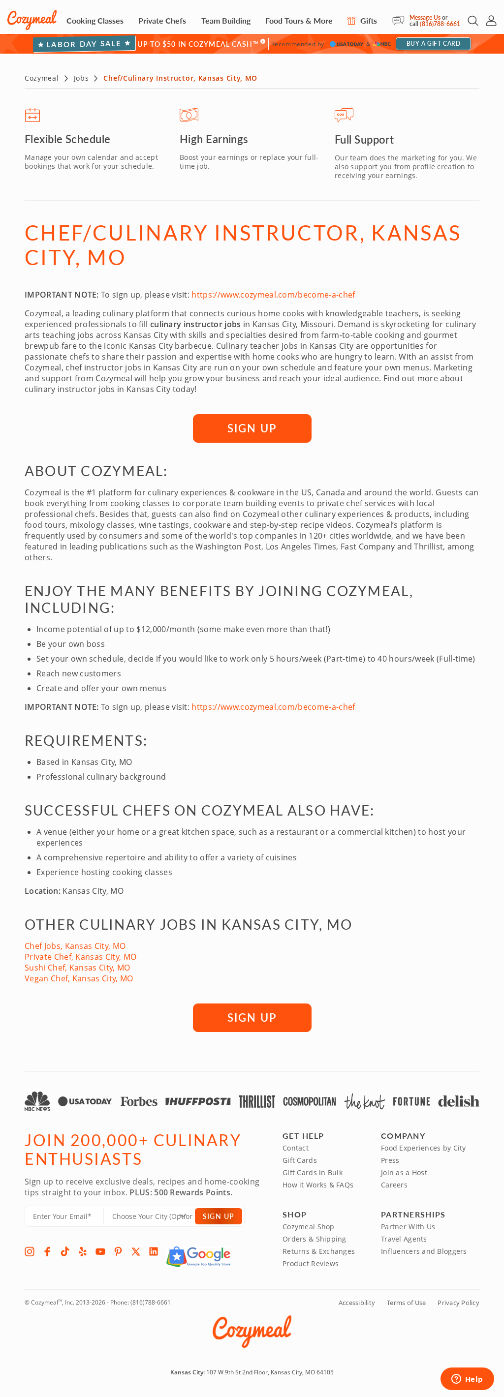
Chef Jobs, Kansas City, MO (75, 946)
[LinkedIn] (153, 1251)
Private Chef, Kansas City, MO (80, 956)
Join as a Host (404, 1172)
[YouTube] (100, 1251)
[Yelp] (83, 1251)
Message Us (425, 17)
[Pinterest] (118, 1251)
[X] (136, 1251)
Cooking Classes (95, 20)
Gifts (367, 20)
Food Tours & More (299, 20)
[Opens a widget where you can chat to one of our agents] (467, 1379)
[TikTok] (65, 1251)
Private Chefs (162, 20)
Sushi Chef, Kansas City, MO (77, 967)
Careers (394, 1184)
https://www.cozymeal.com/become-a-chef (273, 294)
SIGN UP (252, 428)
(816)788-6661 (440, 24)
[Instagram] (29, 1251)
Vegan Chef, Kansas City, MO (79, 978)
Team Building (226, 20)
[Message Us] (401, 21)
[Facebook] (47, 1251)
